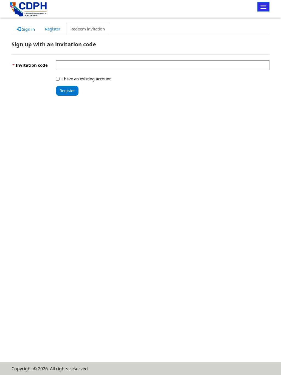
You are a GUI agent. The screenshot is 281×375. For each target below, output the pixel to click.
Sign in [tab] (28, 29)
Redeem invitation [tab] (88, 29)
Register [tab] (52, 29)
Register (67, 90)
